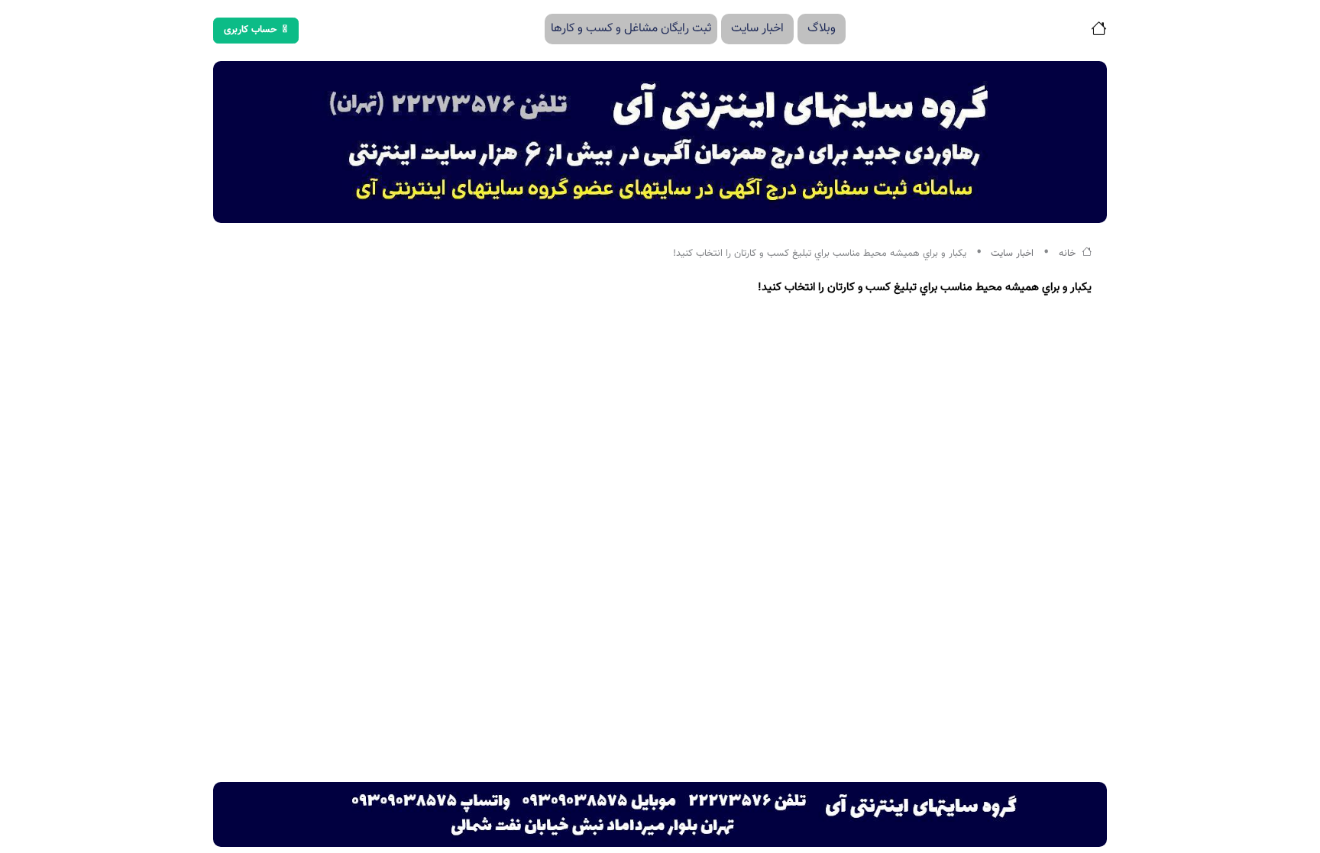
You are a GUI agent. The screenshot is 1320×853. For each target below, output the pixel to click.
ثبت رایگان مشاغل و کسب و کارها (631, 28)
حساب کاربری (250, 29)
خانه (1069, 253)
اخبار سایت (757, 28)
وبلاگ (821, 28)
